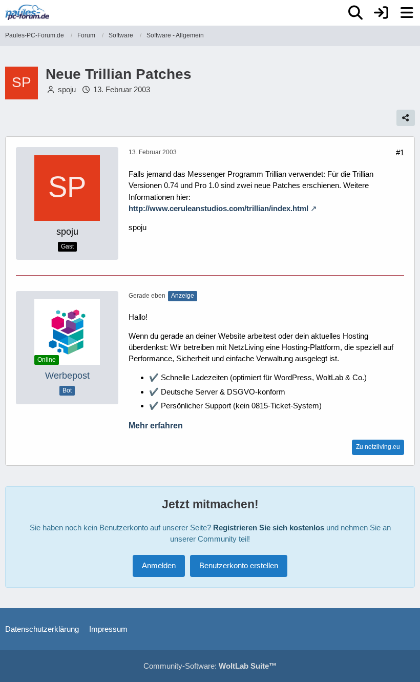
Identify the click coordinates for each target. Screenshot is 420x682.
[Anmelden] (381, 13)
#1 (400, 152)
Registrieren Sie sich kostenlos (268, 527)
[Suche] (355, 13)
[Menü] (406, 13)
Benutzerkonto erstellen (238, 565)
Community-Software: (210, 666)
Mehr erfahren (156, 425)
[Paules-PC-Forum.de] (27, 12)
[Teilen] (405, 118)
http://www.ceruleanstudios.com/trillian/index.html (218, 208)
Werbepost (67, 375)
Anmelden (159, 565)
